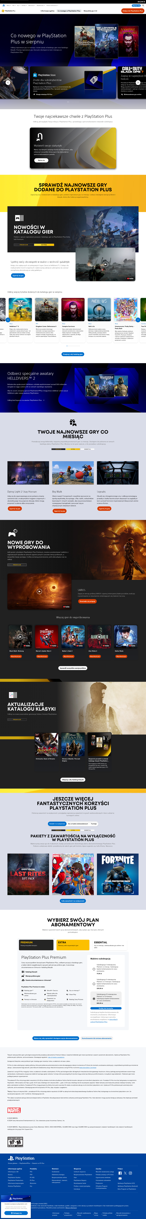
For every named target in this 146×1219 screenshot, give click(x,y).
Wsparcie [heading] (77, 1169)
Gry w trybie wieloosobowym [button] (78, 824)
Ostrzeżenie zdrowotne (103, 1180)
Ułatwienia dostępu (58, 1174)
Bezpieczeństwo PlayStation (83, 1174)
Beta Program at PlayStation (127, 1189)
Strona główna (12, 1163)
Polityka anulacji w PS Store (105, 1174)
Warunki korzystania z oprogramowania (123, 1214)
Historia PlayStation (14, 1186)
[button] (8, 82)
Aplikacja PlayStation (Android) (128, 1186)
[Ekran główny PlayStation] (3, 5)
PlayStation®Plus (24, 1163)
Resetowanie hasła (80, 1183)
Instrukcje (77, 1189)
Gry (18, 5)
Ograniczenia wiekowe (103, 1177)
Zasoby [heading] (98, 1169)
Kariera (10, 1174)
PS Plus (24, 5)
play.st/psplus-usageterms (56, 1057)
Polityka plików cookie (107, 1214)
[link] (20, 320)
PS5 (13, 5)
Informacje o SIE (13, 1172)
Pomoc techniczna (52, 5)
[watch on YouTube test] (130, 278)
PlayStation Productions (15, 1180)
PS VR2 (32, 1177)
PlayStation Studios (14, 1177)
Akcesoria (31, 5)
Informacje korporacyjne (16, 1183)
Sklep (8, 5)
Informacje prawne (55, 1214)
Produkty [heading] (33, 1169)
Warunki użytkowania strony (84, 1214)
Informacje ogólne (47, 11)
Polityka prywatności (68, 1214)
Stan (75, 1177)
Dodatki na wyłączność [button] (57, 824)
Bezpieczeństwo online (59, 1177)
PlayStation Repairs (80, 1180)
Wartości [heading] (55, 1169)
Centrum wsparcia (80, 1172)
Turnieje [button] (94, 824)
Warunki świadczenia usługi (105, 1172)
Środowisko (55, 1172)
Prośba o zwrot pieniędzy (82, 1186)
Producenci (99, 1183)
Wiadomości (40, 5)
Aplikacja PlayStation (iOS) (126, 1183)
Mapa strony (96, 1214)
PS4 (31, 1174)
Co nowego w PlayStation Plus (69, 11)
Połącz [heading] (120, 1169)
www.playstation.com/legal (88, 1067)
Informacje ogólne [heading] (15, 1169)
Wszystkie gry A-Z (90, 11)
